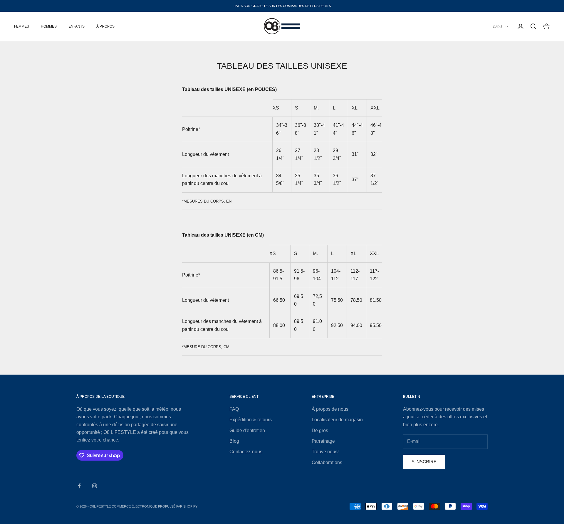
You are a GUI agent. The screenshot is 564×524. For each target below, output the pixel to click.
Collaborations (327, 462)
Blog (234, 441)
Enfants (76, 26)
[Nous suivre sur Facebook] (79, 486)
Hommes (49, 26)
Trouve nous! (325, 451)
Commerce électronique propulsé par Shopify (154, 506)
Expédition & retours (250, 419)
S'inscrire (424, 461)
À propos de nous (330, 409)
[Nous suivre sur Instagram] (95, 486)
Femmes (21, 26)
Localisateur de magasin (337, 419)
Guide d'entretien (247, 430)
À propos (105, 26)
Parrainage (323, 441)
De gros (320, 430)
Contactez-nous (245, 451)
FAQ (234, 409)
